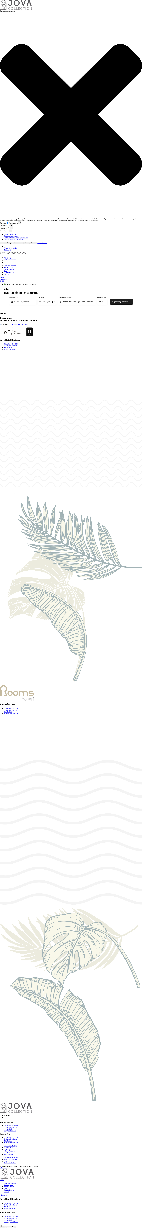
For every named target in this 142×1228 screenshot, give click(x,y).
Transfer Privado (9, 272)
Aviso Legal (7, 250)
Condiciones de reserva (11, 1158)
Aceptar (3, 243)
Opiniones (7, 1149)
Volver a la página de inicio (19, 324)
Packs (5, 271)
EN (1, 277)
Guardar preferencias (30, 243)
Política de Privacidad (10, 248)
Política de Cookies (10, 1163)
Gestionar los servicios (11, 236)
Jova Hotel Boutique (10, 265)
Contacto (6, 274)
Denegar (9, 243)
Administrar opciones (10, 234)
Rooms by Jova (8, 267)
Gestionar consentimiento (8, 1227)
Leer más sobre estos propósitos (13, 239)
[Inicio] (13, 254)
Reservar (3, 279)
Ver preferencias (18, 243)
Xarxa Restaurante (9, 269)
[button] (71, 115)
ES (3, 277)
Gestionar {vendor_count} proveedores (16, 238)
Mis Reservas (8, 1154)
